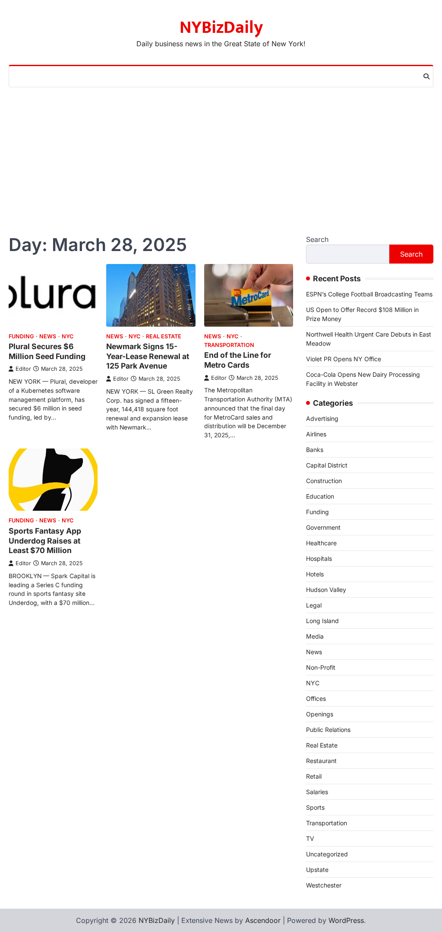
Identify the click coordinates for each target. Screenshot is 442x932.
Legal (314, 605)
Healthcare (321, 543)
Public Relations (328, 729)
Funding (21, 336)
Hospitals (319, 558)
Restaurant (321, 760)
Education (320, 496)
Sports (315, 807)
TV (310, 838)
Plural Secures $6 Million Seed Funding (47, 351)
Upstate (317, 869)
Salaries (317, 791)
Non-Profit (320, 667)
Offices (316, 698)
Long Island (322, 620)
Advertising (322, 418)
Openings (319, 714)
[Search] (426, 76)
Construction (324, 480)
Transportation (229, 345)
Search (317, 239)
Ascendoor (263, 920)
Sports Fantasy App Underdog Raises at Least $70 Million (45, 540)
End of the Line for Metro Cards (237, 359)
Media (315, 636)
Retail (314, 776)
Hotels (315, 574)
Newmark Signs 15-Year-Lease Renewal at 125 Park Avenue (147, 356)
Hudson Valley (326, 589)
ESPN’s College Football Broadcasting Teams (369, 294)
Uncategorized (327, 854)
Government (323, 527)
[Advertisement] (221, 152)
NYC (67, 336)
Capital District (326, 465)
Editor (23, 369)
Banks (314, 449)
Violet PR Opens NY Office (343, 359)
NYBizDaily (221, 27)
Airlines (316, 434)
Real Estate (163, 336)
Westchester (323, 885)
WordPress (346, 920)
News (47, 336)
